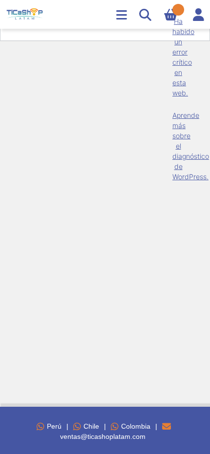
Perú (54, 426)
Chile (91, 426)
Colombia (135, 426)
